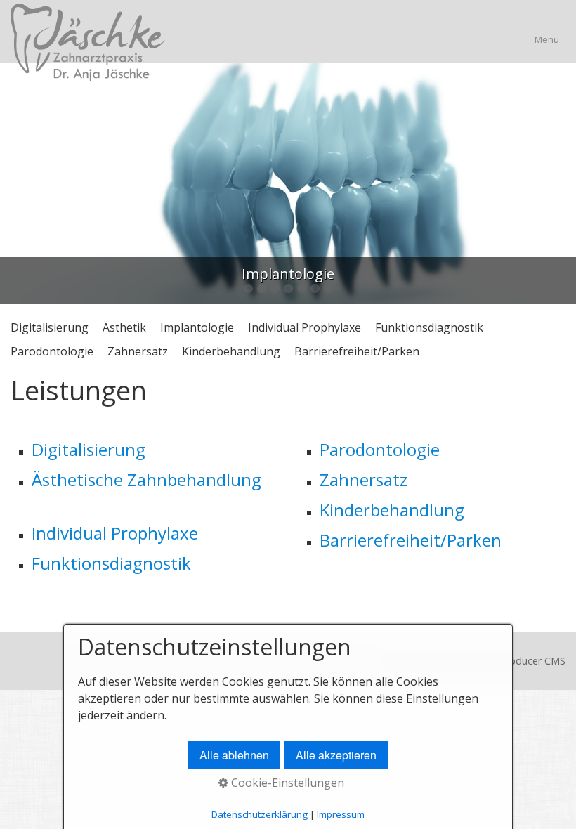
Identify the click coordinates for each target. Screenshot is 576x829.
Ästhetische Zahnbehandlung (146, 479)
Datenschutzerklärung (259, 814)
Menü (547, 39)
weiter (561, 187)
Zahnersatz (137, 351)
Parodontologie (52, 351)
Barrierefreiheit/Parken (356, 351)
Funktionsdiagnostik (429, 327)
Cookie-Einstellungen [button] (286, 782)
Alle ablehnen (234, 755)
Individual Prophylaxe (304, 327)
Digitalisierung (50, 327)
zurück (14, 187)
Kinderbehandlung (231, 351)
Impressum (341, 814)
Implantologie (197, 327)
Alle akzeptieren (336, 755)
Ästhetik (124, 327)
